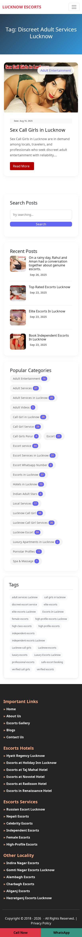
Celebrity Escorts (18, 823)
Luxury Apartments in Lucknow (35, 542)
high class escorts (22, 626)
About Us (12, 716)
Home (9, 709)
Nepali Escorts (16, 816)
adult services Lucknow (24, 597)
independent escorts (23, 633)
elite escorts (50, 604)
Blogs (9, 730)
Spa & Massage (25, 561)
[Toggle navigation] (74, 7)
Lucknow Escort (26, 532)
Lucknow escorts (47, 647)
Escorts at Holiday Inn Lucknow (30, 762)
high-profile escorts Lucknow (51, 619)
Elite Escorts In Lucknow (47, 311)
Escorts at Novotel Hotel (24, 776)
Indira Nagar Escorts (21, 863)
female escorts (20, 619)
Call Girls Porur (25, 436)
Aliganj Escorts (16, 891)
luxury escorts (19, 655)
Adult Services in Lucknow (33, 398)
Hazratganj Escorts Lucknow (27, 898)
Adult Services (25, 388)
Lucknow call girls (21, 647)
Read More (21, 166)
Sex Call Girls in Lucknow (37, 129)
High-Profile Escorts (20, 844)
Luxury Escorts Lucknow (47, 655)
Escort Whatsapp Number (32, 465)
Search (41, 224)
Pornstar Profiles (26, 551)
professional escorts (23, 662)
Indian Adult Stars (27, 494)
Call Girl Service (26, 426)
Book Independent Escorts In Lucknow (49, 337)
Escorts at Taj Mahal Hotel (25, 769)
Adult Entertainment (29, 378)
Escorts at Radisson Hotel (25, 784)
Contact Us (13, 737)
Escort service (25, 446)
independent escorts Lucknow (28, 640)
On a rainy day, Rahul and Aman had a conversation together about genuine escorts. (48, 263)
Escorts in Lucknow (28, 475)
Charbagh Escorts (18, 884)
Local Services (25, 503)
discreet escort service (24, 604)
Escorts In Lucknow (52, 611)
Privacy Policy (41, 923)
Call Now (21, 932)
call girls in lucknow (54, 597)
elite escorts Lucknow (24, 611)
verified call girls (21, 669)
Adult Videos (23, 407)
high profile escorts (49, 626)
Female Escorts (16, 837)
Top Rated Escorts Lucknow (49, 287)
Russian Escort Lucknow (24, 809)
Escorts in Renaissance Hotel (27, 791)
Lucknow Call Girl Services (33, 523)
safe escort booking (52, 662)
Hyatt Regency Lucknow (24, 755)
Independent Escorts (21, 830)
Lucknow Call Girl (27, 513)
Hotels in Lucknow (27, 484)
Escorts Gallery (16, 723)
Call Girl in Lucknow (29, 417)
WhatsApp (61, 932)
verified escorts (45, 669)
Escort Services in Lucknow (33, 455)
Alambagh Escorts (19, 877)
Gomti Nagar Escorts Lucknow (29, 870)
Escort (53, 436)
